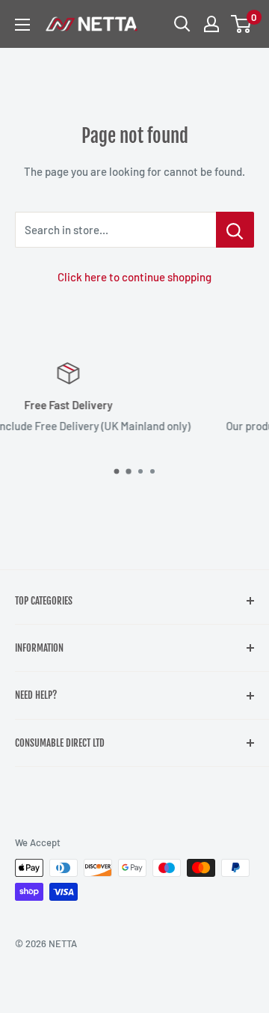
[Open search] (182, 24)
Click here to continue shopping (134, 277)
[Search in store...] (235, 230)
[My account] (211, 24)
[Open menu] (22, 25)
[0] (241, 24)
